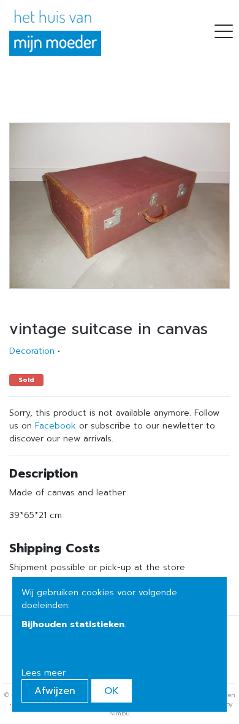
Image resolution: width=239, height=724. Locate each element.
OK (111, 691)
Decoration (32, 351)
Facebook (55, 425)
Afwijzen (54, 691)
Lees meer (43, 672)
